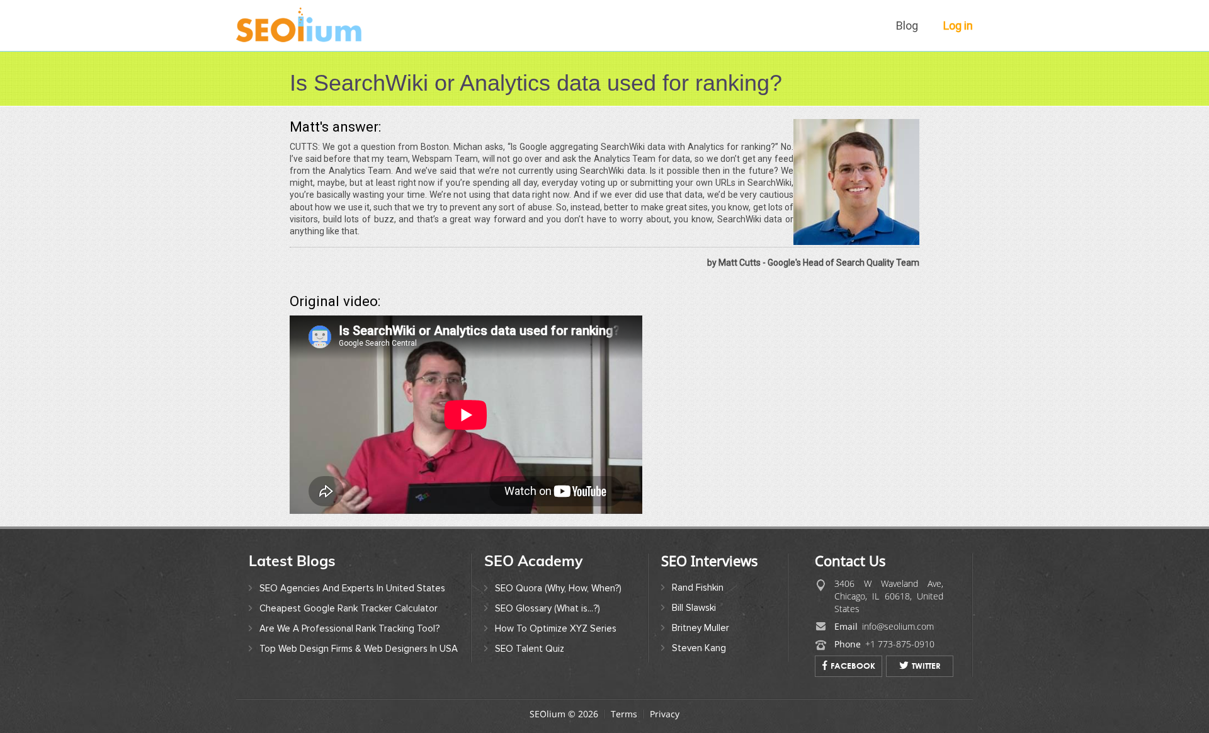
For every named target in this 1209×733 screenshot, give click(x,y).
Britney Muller (700, 628)
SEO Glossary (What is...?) (547, 608)
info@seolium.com (898, 626)
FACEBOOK (853, 666)
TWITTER (926, 666)
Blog (907, 25)
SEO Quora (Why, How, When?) (558, 588)
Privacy (664, 714)
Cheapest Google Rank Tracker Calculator (348, 608)
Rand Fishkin (698, 587)
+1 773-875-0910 (899, 644)
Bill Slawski (694, 607)
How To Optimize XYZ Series (555, 628)
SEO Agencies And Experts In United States (352, 588)
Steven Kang (699, 648)
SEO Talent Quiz (529, 648)
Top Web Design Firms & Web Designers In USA (358, 648)
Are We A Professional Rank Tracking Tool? (349, 628)
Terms (624, 714)
